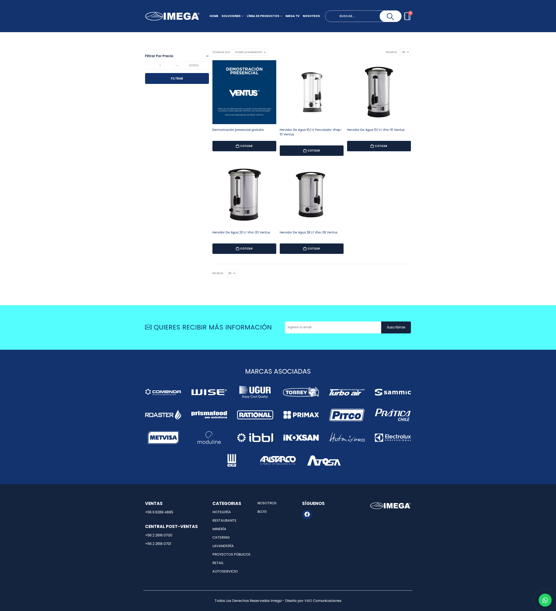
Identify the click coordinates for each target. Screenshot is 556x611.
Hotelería (221, 511)
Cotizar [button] (246, 146)
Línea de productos (263, 16)
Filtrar (177, 78)
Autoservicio (225, 571)
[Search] (390, 16)
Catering (221, 537)
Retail (217, 562)
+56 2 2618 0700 (158, 535)
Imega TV (292, 16)
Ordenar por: (221, 52)
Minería (219, 528)
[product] (244, 92)
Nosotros (311, 16)
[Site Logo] (172, 16)
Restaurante (224, 520)
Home (214, 16)
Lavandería (223, 545)
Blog (262, 511)
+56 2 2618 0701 (158, 543)
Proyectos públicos (231, 554)
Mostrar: (392, 52)
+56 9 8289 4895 (159, 512)
